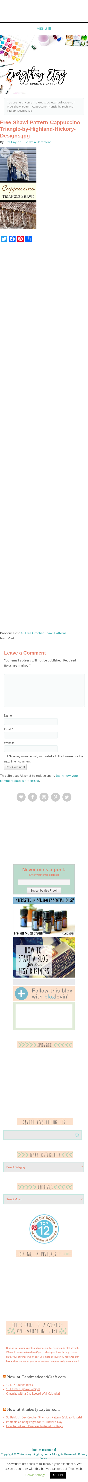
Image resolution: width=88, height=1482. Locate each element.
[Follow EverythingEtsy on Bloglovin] (44, 1000)
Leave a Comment (38, 142)
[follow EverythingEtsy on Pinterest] (44, 1256)
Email (8, 729)
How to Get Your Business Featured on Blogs (34, 1426)
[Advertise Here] (37, 1334)
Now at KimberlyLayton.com (33, 1409)
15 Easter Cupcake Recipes (23, 1389)
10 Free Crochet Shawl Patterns (43, 633)
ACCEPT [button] (58, 1475)
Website (9, 743)
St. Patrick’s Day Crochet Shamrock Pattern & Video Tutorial (44, 1417)
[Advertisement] (44, 439)
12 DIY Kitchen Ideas (19, 1385)
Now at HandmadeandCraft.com (36, 1376)
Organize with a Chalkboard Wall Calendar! (33, 1393)
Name (9, 715)
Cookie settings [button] (35, 1475)
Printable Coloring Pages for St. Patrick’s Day (34, 1422)
